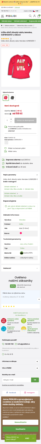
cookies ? (6, 417)
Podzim (30, 244)
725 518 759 (4, 11)
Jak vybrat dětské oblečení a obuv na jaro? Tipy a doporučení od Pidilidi (21, 207)
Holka (21, 224)
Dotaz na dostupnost (25, 120)
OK (35, 380)
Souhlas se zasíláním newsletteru (13, 385)
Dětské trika (29, 189)
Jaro (21, 244)
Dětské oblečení (20, 21)
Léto (25, 244)
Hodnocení (7, 268)
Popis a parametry (9, 174)
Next (39, 299)
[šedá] (12, 98)
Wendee (22, 220)
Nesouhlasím (20, 422)
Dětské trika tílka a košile (24, 25)
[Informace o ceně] (10, 114)
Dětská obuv (7, 21)
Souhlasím (20, 429)
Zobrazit (17, 7)
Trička (22, 248)
